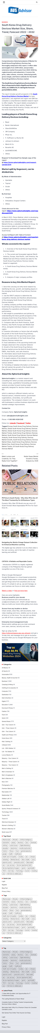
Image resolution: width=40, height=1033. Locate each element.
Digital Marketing (25, 845)
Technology (5, 812)
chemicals (33, 842)
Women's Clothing (7, 825)
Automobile (5, 674)
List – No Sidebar (7, 751)
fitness (11, 851)
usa (4, 873)
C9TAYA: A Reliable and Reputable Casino (17, 561)
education (5, 848)
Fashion (4, 711)
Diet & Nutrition (6, 698)
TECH (4, 871)
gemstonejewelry (26, 851)
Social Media (6, 805)
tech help (11, 871)
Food (3, 714)
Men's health (25, 859)
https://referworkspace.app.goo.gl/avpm (16, 633)
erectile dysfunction (25, 848)
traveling (34, 871)
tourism (27, 871)
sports (23, 868)
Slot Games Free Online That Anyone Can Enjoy (16, 1013)
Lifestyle (4, 745)
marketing (5, 859)
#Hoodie (15, 839)
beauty (13, 842)
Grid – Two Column (7, 731)
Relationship (5, 795)
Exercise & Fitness (7, 708)
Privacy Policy (6, 891)
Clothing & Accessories (9, 688)
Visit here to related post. (14, 873)
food (17, 851)
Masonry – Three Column (9, 761)
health (11, 854)
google (5, 854)
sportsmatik (31, 868)
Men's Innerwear (7, 771)
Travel (4, 818)
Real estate (5, 792)
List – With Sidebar (7, 748)
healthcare (18, 854)
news (33, 859)
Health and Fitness (7, 735)
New (3, 782)
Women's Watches (7, 828)
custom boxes (14, 845)
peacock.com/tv (7, 862)
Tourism (4, 815)
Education (5, 704)
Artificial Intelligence (26, 839)
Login (3, 881)
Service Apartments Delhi (24, 865)
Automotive (6, 842)
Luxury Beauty (6, 755)
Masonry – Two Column (9, 765)
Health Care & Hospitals (9, 856)
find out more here (20, 591)
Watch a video (7, 591)
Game (3, 718)
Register (4, 884)
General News (6, 721)
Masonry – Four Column (9, 758)
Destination (5, 694)
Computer (5, 691)
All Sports (5, 671)
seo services (11, 865)
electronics (14, 848)
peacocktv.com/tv (19, 862)
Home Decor (5, 738)
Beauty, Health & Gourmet (9, 678)
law (27, 856)
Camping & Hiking (7, 684)
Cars (26, 842)
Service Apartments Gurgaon (11, 868)
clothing (5, 845)
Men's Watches (6, 778)
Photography (6, 785)
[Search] (36, 2)
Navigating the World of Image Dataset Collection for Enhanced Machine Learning (19, 543)
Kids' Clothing (6, 741)
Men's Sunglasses (7, 775)
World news (5, 832)
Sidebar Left (5, 798)
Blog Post (5, 888)
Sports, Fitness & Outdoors (10, 808)
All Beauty (5, 667)
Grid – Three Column (8, 728)
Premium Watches (7, 788)
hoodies (21, 856)
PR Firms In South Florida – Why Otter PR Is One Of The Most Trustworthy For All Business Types (20, 499)
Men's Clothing (6, 768)
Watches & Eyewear (8, 822)
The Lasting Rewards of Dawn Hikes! (13, 999)
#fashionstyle (6, 839)
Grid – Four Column (7, 724)
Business (5, 22)
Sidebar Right (6, 802)
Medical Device (15, 859)
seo (4, 865)
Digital (4, 701)
